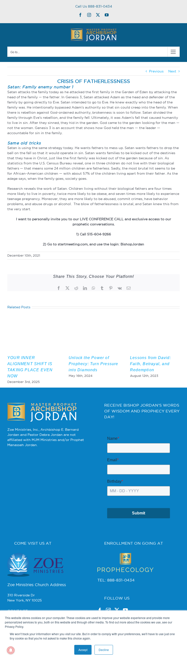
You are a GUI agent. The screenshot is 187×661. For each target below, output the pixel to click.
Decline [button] (104, 650)
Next (172, 71)
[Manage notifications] (11, 650)
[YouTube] (125, 610)
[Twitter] (116, 610)
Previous (156, 71)
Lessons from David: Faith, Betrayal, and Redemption (150, 364)
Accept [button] (82, 650)
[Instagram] (108, 610)
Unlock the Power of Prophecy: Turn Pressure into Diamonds (93, 364)
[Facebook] (99, 610)
